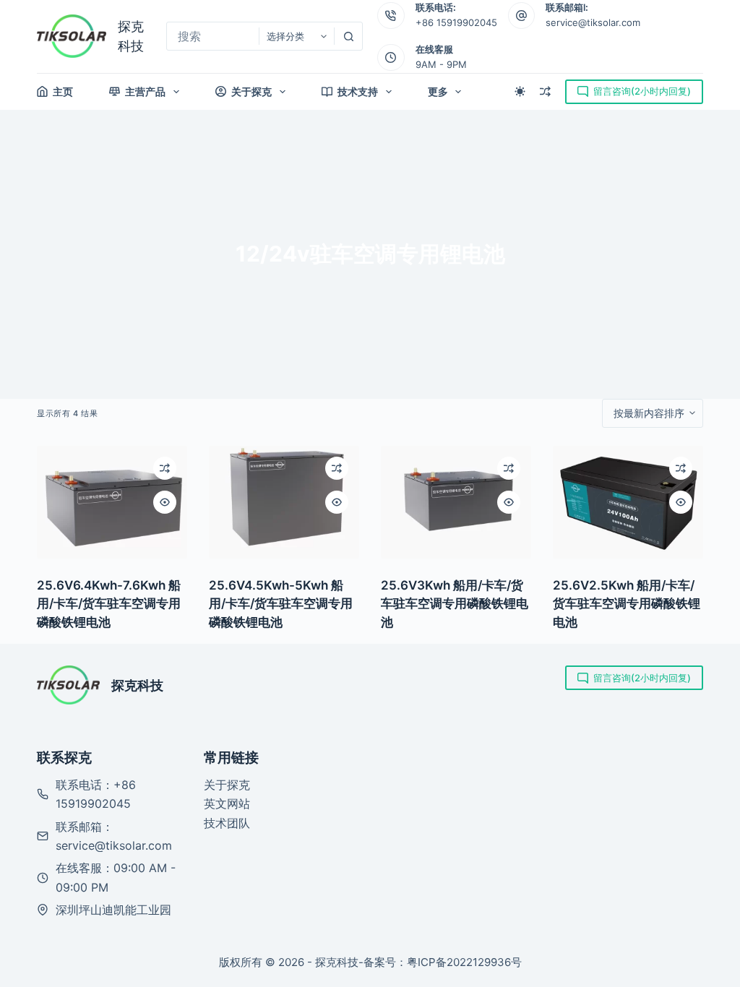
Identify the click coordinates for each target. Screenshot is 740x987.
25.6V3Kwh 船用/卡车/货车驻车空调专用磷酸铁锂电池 (454, 603)
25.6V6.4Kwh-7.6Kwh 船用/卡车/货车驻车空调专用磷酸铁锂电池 (109, 603)
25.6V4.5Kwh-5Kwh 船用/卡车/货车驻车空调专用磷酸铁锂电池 (281, 603)
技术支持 (357, 91)
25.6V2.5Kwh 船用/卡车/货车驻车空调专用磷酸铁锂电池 (626, 603)
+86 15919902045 (456, 22)
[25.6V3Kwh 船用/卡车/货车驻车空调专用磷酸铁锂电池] (456, 502)
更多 (438, 91)
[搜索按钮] (348, 36)
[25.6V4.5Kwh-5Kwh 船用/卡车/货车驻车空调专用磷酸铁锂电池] (284, 502)
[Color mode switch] (520, 91)
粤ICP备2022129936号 (464, 962)
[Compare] (545, 91)
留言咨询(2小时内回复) (642, 91)
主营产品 (145, 91)
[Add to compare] (164, 468)
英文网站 (227, 803)
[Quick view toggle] (164, 502)
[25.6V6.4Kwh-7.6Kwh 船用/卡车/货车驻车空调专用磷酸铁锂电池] (112, 502)
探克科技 (137, 685)
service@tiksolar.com (593, 22)
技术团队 (227, 823)
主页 (63, 91)
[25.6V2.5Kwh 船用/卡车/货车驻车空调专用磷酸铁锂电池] (628, 502)
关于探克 (251, 91)
